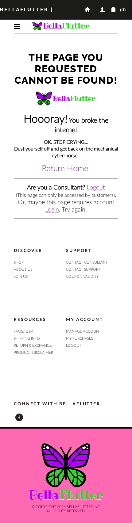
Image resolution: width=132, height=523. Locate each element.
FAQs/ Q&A (23, 331)
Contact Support (83, 269)
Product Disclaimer (33, 352)
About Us (23, 269)
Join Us (21, 276)
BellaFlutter (24, 10)
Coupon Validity (82, 276)
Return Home (65, 169)
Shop (19, 262)
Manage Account (83, 331)
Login (52, 210)
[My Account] (98, 10)
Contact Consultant (87, 262)
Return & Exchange (33, 345)
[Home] (85, 10)
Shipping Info (27, 338)
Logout (96, 188)
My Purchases (79, 338)
